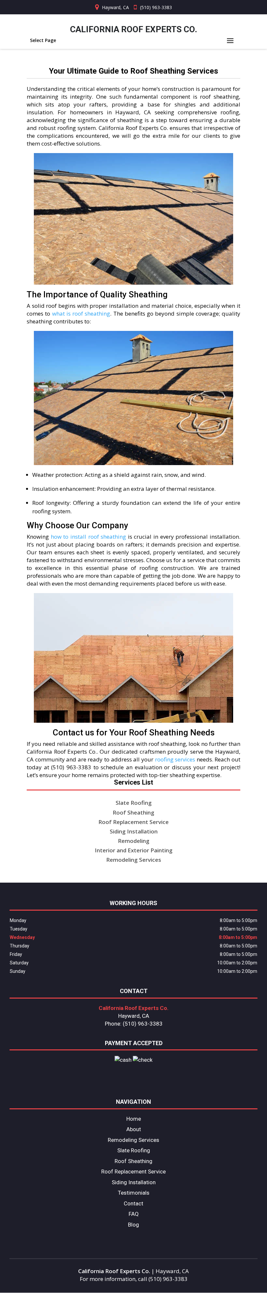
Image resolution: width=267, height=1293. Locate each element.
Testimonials (133, 1192)
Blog (133, 1224)
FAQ (134, 1214)
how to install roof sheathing (88, 536)
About (133, 1129)
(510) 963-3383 (156, 7)
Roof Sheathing (133, 1161)
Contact (133, 1203)
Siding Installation (134, 1182)
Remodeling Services (133, 1140)
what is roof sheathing (81, 313)
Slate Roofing (133, 1150)
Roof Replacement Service (133, 1171)
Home (133, 1118)
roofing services (175, 759)
